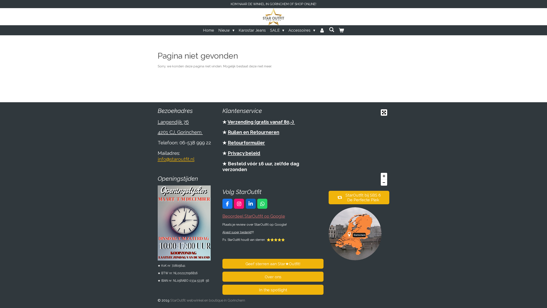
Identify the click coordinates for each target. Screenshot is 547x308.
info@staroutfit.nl (176, 159)
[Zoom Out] (384, 182)
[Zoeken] (332, 29)
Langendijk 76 (173, 122)
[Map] (359, 147)
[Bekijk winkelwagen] (341, 30)
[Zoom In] (384, 176)
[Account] (322, 30)
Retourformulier (246, 142)
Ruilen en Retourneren (253, 132)
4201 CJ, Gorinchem (180, 132)
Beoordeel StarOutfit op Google (253, 216)
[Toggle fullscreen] (384, 112)
